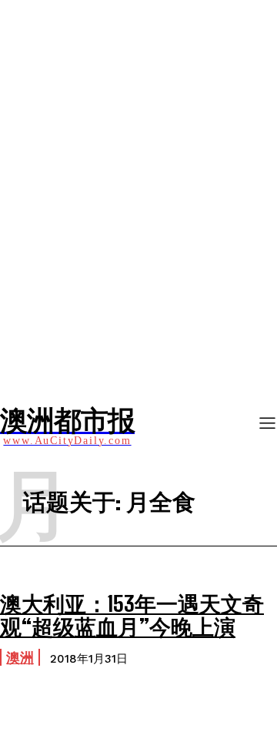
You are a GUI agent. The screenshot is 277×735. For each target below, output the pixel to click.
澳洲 (20, 657)
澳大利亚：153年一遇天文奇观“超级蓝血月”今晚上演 (132, 615)
